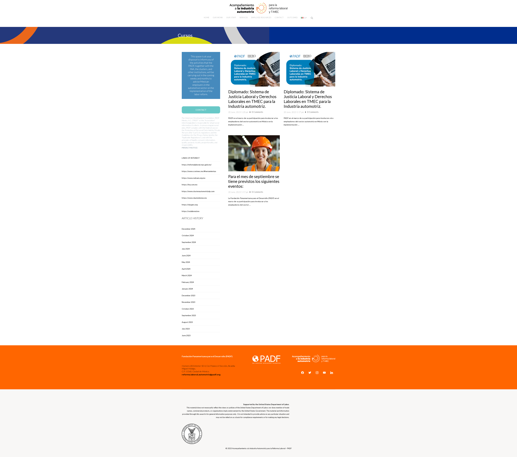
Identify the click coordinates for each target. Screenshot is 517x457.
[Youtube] (324, 372)
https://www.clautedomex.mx (194, 198)
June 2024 (186, 255)
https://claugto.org (190, 204)
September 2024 (189, 242)
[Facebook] (302, 372)
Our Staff (231, 17)
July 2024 (186, 249)
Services (244, 17)
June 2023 (186, 335)
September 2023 (189, 315)
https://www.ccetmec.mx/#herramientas (199, 171)
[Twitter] (309, 372)
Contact (279, 17)
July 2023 (186, 329)
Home (206, 17)
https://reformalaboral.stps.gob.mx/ (197, 165)
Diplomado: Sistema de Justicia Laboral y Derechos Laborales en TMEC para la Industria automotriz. (252, 99)
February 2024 (188, 282)
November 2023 (188, 302)
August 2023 (187, 322)
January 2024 (187, 289)
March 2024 (187, 275)
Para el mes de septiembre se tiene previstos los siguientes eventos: (253, 181)
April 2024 (186, 269)
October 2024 (188, 235)
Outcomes (292, 17)
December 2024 (188, 229)
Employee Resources (261, 17)
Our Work (218, 17)
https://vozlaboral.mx (190, 211)
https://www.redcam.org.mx (193, 178)
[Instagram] (317, 372)
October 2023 (188, 309)
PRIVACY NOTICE (190, 148)
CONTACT (201, 109)
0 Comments (257, 112)
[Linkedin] (331, 372)
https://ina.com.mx (189, 184)
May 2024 (186, 262)
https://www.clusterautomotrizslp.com (198, 191)
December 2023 (188, 295)
